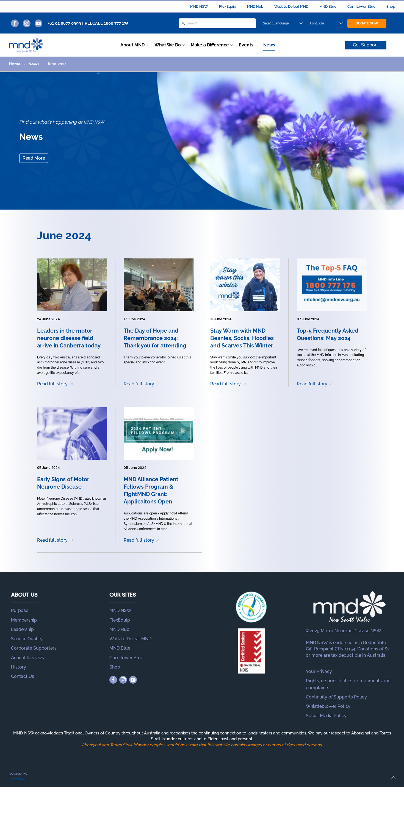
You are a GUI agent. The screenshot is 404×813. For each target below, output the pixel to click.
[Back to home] (26, 45)
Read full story (52, 383)
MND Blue (327, 6)
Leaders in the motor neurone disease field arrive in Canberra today (69, 338)
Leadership (22, 629)
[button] (393, 777)
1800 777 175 (116, 23)
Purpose (19, 610)
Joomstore (17, 779)
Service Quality (27, 638)
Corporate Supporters (34, 648)
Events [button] (246, 45)
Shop (390, 6)
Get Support (365, 45)
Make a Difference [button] (210, 45)
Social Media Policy (326, 715)
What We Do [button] (167, 45)
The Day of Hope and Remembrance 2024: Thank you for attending (155, 338)
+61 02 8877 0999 (64, 23)
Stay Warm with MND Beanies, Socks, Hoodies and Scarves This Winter (242, 338)
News (269, 45)
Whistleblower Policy (328, 706)
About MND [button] (132, 45)
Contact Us (22, 676)
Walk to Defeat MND (291, 6)
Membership (24, 620)
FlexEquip (227, 6)
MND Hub (255, 6)
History (18, 667)
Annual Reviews (27, 657)
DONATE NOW (367, 23)
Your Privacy (319, 671)
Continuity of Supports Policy (336, 697)
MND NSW (199, 6)
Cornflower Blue (361, 6)
